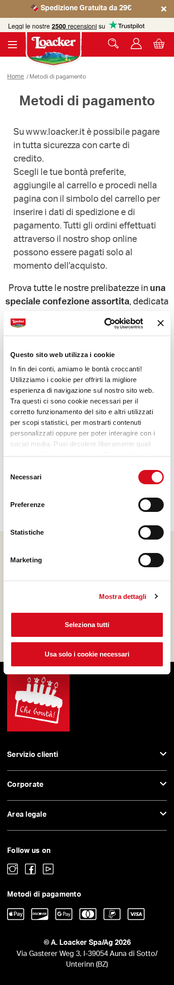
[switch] (151, 505)
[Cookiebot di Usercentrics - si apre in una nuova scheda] (107, 323)
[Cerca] (113, 43)
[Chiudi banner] (160, 323)
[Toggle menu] (12, 44)
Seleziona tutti (87, 624)
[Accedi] (136, 43)
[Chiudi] (164, 17)
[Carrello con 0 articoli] (159, 43)
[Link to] (12, 869)
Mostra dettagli (123, 596)
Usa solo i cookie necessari (87, 654)
